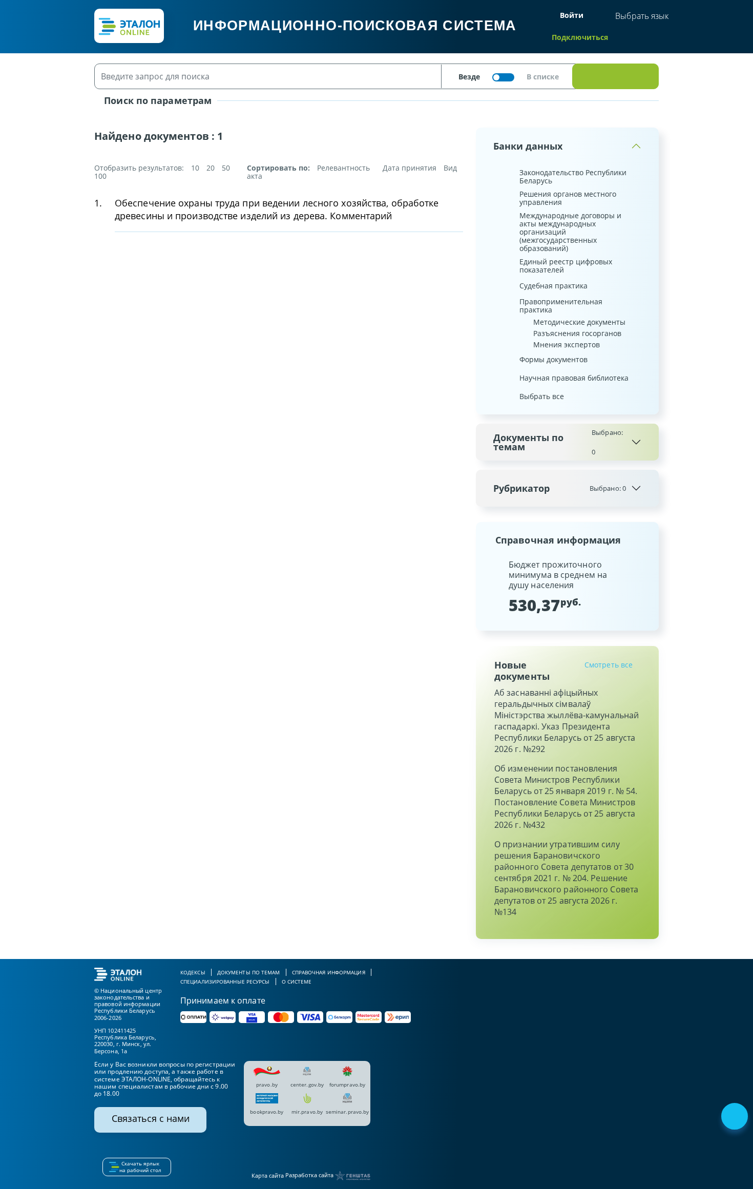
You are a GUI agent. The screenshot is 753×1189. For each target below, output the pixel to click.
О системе (297, 981)
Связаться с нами (151, 1118)
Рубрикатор (559, 488)
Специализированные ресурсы (225, 981)
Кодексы (192, 972)
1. (98, 203)
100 (100, 176)
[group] (567, 586)
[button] (492, 586)
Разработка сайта (310, 1175)
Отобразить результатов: (139, 168)
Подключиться (580, 37)
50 (226, 168)
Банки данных (527, 146)
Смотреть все (608, 665)
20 (210, 168)
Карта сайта (268, 1175)
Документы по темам (558, 442)
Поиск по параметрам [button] (156, 100)
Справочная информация (328, 972)
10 (195, 168)
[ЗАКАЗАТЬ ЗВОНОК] (735, 1117)
